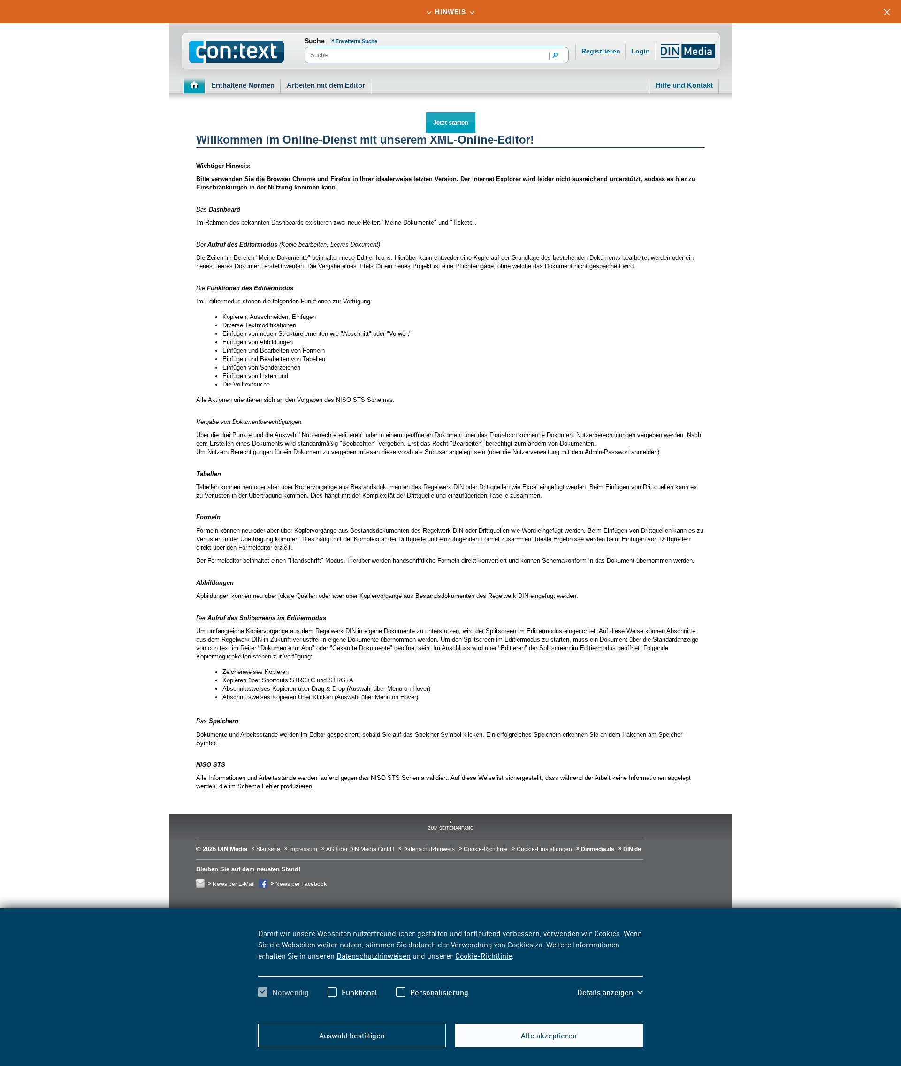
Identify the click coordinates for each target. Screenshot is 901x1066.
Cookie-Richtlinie (483, 955)
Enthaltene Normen (243, 85)
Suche (315, 41)
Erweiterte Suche (356, 41)
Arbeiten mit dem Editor (326, 85)
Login (640, 51)
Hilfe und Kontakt (684, 85)
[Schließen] (887, 12)
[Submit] (555, 56)
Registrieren (600, 51)
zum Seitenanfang (450, 828)
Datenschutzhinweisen (373, 955)
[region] (450, 970)
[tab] (450, 11)
